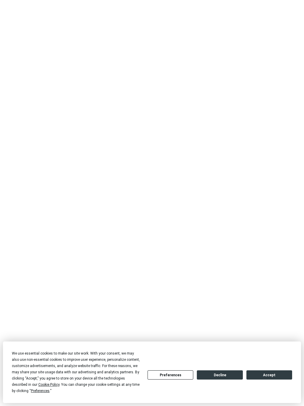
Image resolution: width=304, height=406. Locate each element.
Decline (220, 375)
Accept (269, 375)
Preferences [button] (40, 391)
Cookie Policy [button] (48, 385)
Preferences (170, 375)
